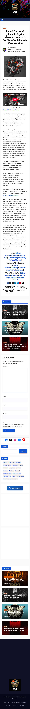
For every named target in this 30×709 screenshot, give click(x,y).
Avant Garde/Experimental (15, 462)
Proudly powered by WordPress (10, 696)
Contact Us (23, 702)
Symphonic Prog (13, 479)
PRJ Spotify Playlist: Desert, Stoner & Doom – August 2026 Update (14, 581)
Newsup (23, 696)
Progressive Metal (7, 473)
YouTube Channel (14, 260)
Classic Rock (15, 465)
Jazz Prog (18, 468)
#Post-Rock (11, 51)
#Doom (19, 49)
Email (4, 405)
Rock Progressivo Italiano (18, 476)
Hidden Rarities (9, 705)
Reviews (13, 702)
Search (4, 446)
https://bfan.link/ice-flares (10, 110)
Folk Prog (5, 468)
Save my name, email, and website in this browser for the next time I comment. (13, 425)
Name (4, 396)
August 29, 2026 (9, 583)
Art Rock (5, 462)
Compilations (16, 705)
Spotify (23, 258)
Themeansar (15, 698)
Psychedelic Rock (7, 476)
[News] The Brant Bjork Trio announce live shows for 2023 (20, 288)
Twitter (10, 258)
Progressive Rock (17, 473)
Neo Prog (11, 470)
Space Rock (5, 479)
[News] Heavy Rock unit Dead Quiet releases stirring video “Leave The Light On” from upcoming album (10, 290)
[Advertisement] (15, 510)
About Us (22, 705)
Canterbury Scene (7, 465)
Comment (5, 366)
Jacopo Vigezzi (12, 47)
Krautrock (5, 470)
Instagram (17, 258)
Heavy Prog (11, 468)
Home (5, 702)
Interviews (18, 702)
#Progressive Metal (20, 51)
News (4, 28)
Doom (21, 465)
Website (5, 413)
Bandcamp (14, 255)
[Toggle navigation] (16, 20)
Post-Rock (17, 470)
